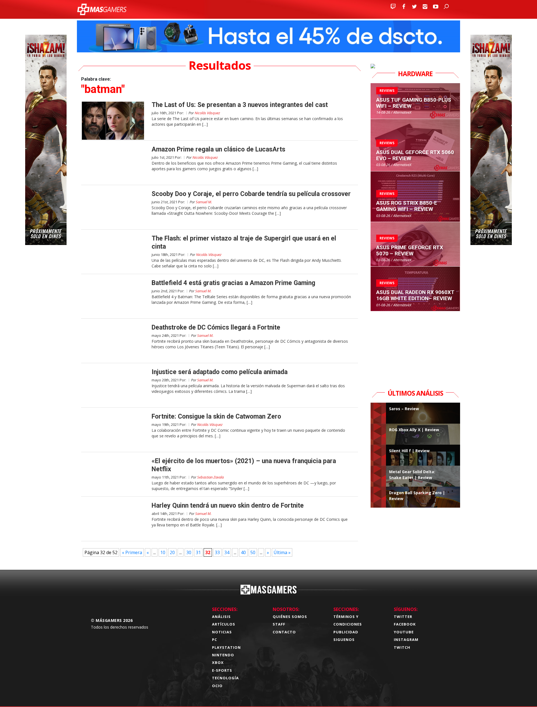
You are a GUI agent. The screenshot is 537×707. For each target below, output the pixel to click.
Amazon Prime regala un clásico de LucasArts (218, 149)
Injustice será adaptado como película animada (220, 372)
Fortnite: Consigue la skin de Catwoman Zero (216, 416)
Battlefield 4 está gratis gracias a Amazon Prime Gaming (233, 283)
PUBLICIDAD (345, 631)
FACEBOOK (405, 624)
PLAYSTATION (226, 647)
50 (252, 552)
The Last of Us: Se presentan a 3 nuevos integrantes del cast (240, 105)
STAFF (279, 624)
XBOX (218, 662)
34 (226, 552)
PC (214, 639)
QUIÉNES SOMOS (290, 616)
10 (162, 552)
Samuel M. (204, 201)
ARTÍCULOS (223, 624)
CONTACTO (284, 631)
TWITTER (403, 616)
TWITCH (402, 647)
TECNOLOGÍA (225, 677)
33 (217, 552)
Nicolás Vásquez (207, 112)
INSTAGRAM (406, 639)
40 (243, 552)
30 (188, 552)
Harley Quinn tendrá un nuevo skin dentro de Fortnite (228, 505)
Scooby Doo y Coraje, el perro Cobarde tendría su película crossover (251, 194)
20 (172, 552)
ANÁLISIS (221, 616)
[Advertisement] (415, 346)
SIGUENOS (344, 639)
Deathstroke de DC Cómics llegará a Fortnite (216, 327)
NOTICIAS (222, 631)
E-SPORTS (222, 670)
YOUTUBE (404, 631)
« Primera (132, 552)
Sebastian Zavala (210, 477)
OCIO (217, 685)
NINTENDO (223, 654)
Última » (282, 552)
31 (198, 552)
